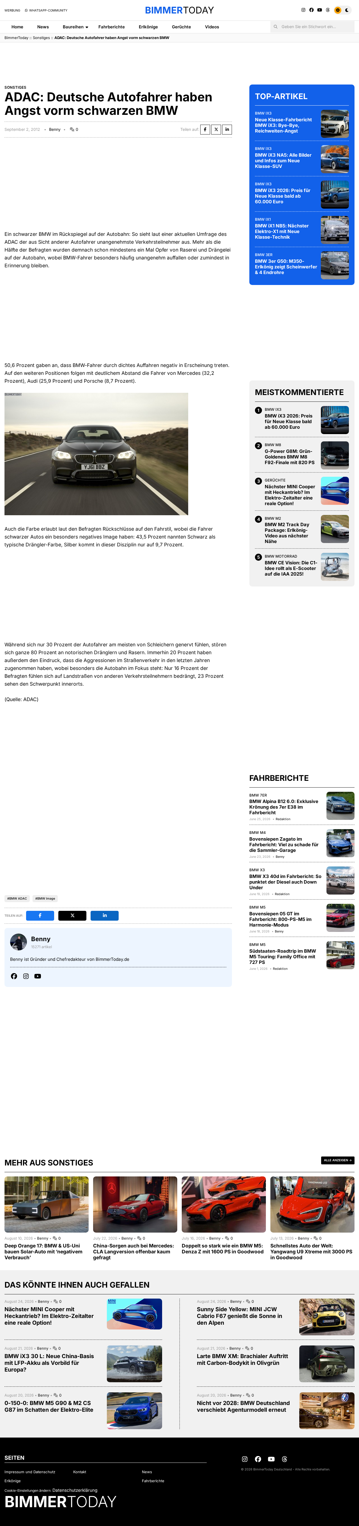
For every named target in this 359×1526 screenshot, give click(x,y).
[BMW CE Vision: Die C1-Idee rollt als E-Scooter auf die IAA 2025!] (335, 567)
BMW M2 (273, 518)
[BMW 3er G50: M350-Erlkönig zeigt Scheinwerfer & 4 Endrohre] (335, 265)
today (179, 10)
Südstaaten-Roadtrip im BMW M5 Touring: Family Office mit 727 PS (282, 956)
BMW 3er (264, 254)
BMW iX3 (263, 113)
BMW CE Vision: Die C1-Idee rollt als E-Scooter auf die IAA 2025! (291, 568)
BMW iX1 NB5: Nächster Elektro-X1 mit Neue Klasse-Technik (282, 231)
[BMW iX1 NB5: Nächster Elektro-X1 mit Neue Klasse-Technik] (335, 230)
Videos (212, 26)
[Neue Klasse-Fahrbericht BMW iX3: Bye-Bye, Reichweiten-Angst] (335, 124)
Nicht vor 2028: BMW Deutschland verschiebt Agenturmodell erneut (243, 1406)
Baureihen (73, 26)
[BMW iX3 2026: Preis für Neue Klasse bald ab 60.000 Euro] (335, 195)
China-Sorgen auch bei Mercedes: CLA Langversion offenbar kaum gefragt (133, 1251)
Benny (55, 129)
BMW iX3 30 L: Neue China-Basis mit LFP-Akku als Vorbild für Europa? (49, 1363)
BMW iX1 (263, 219)
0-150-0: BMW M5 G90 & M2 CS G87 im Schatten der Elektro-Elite (48, 1406)
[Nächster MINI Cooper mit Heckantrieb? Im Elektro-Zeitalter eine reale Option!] (335, 491)
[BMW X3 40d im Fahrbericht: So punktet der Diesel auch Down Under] (340, 880)
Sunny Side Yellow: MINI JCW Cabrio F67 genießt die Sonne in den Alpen (239, 1316)
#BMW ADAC (17, 898)
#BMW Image (45, 898)
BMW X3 (257, 870)
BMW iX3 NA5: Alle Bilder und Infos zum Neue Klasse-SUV (283, 160)
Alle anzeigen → (338, 1160)
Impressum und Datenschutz (29, 1472)
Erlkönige (148, 26)
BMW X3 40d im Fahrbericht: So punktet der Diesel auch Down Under (285, 881)
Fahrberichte (111, 26)
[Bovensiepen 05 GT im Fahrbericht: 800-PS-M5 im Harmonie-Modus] (340, 918)
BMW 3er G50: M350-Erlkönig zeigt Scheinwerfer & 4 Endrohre (286, 266)
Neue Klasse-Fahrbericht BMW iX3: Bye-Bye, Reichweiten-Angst (283, 125)
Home (17, 26)
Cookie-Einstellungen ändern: (27, 1490)
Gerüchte (181, 26)
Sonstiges (41, 37)
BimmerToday (16, 37)
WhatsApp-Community (47, 10)
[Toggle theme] (342, 10)
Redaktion (283, 819)
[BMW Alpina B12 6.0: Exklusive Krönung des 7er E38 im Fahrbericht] (340, 806)
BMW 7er (258, 795)
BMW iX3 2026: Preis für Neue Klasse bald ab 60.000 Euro (282, 196)
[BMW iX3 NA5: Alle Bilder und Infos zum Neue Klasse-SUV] (335, 159)
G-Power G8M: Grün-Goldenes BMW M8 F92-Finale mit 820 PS (290, 456)
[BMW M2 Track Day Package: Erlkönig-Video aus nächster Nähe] (335, 529)
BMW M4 (257, 832)
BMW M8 (273, 444)
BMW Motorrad (281, 556)
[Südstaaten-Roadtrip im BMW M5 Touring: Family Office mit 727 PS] (340, 955)
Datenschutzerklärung (74, 1490)
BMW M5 (257, 907)
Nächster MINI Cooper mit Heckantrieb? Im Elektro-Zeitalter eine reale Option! (290, 495)
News (43, 26)
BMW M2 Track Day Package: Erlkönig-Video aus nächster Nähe (287, 533)
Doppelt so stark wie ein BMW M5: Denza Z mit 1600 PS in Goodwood (223, 1248)
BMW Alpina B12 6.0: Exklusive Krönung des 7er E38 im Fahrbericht (283, 807)
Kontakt (79, 1472)
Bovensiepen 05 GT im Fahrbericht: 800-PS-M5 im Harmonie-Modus (280, 919)
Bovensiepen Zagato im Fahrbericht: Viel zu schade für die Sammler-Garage (284, 844)
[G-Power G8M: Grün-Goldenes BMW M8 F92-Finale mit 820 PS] (335, 455)
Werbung (12, 10)
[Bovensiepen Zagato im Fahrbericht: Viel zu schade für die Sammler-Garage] (340, 843)
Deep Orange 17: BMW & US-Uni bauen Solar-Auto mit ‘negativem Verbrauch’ (43, 1251)
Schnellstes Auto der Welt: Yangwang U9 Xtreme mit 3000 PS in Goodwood (311, 1251)
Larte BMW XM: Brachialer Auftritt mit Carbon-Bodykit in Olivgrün (242, 1359)
